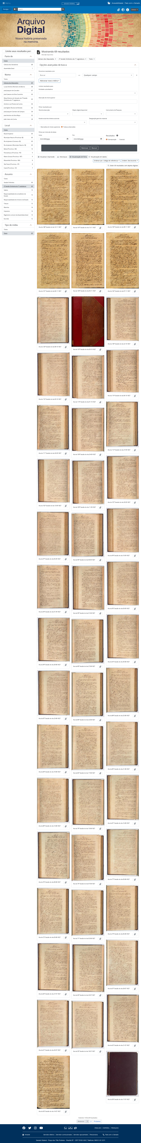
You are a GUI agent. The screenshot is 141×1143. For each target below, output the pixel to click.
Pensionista (94, 1134)
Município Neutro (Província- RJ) (18, 138)
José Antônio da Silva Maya (18, 115)
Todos (6, 61)
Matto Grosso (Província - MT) (18, 157)
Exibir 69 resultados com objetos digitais (124, 166)
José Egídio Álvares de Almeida (18, 108)
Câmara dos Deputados (18, 83)
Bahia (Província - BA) (18, 149)
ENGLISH (98, 1128)
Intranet (27, 1134)
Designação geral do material (98, 118)
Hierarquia (63, 157)
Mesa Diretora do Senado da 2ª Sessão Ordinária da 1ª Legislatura (18, 99)
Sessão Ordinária (18, 183)
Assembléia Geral (18, 68)
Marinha (18, 207)
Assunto (9, 174)
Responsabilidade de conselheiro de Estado (18, 195)
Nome (8, 74)
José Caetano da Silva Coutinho (18, 94)
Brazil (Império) (18, 134)
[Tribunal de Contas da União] (75, 1128)
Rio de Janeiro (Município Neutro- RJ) (18, 145)
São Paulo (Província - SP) (18, 164)
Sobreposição (112, 139)
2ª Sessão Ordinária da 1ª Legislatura (18, 186)
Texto (18, 233)
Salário (18, 190)
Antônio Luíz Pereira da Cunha (18, 104)
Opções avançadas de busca (53, 64)
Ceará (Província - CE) (18, 168)
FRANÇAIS (114, 1128)
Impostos (18, 211)
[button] (109, 3)
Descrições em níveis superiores (50, 127)
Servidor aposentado (80, 1134)
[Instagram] (35, 1128)
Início (40, 135)
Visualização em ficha (79, 157)
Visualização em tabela (98, 157)
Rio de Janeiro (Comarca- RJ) (18, 141)
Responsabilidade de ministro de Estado (18, 200)
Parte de (9, 56)
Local (7, 125)
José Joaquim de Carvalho (18, 91)
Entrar (134, 10)
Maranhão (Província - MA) (18, 160)
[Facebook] (25, 1128)
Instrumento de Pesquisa (113, 110)
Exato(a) (122, 139)
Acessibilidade (117, 3)
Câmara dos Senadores (18, 65)
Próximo (97, 1121)
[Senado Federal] (70, 4)
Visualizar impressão (47, 157)
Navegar (6, 9)
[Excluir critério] (136, 75)
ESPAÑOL (106, 1128)
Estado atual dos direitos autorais (49, 118)
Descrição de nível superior (47, 98)
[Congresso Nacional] (70, 1128)
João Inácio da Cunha (18, 119)
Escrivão (18, 219)
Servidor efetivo (48, 1134)
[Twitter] (30, 1128)
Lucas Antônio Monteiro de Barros (18, 87)
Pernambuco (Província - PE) (18, 153)
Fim (73, 135)
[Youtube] (40, 1128)
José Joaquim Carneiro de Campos (18, 112)
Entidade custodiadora (46, 89)
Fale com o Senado (132, 3)
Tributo (18, 204)
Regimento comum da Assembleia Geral (18, 215)
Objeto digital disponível (79, 110)
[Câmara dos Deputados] (65, 1128)
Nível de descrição (44, 110)
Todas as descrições (69, 127)
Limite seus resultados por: (18, 51)
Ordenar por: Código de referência (106, 161)
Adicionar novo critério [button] (49, 81)
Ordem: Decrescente (129, 161)
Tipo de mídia (11, 225)
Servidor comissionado (64, 1134)
